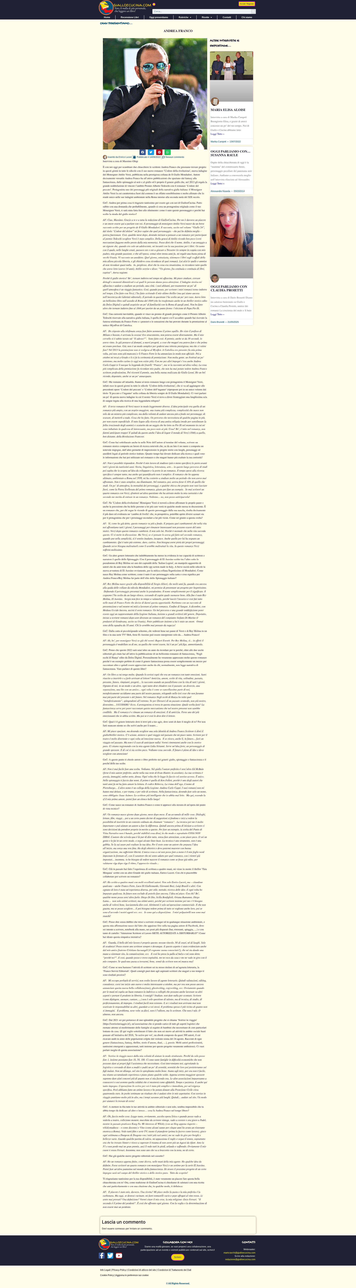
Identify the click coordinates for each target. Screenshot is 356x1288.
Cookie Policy (107, 1275)
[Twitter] (110, 1255)
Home (107, 17)
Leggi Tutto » (217, 133)
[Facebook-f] (102, 1255)
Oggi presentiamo (158, 17)
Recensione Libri (130, 17)
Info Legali (105, 1270)
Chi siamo (247, 17)
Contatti (227, 17)
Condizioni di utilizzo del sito (142, 1270)
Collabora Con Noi (177, 1242)
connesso (120, 1228)
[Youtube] (119, 1255)
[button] (153, 4)
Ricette (205, 17)
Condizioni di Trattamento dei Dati (174, 1270)
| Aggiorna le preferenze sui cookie (131, 1275)
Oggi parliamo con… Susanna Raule (230, 153)
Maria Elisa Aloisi (228, 109)
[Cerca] (253, 11)
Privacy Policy (119, 1270)
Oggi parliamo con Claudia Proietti (229, 288)
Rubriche (183, 17)
